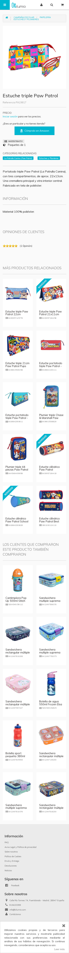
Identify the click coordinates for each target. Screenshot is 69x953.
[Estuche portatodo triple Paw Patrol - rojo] (51, 345)
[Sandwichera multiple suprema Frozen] (18, 787)
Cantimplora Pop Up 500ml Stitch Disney (16, 600)
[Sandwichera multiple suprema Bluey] (51, 580)
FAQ (7, 842)
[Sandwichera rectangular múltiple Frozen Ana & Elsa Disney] (18, 631)
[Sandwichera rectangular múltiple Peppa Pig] (51, 735)
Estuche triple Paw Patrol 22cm (17, 313)
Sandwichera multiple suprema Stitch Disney (49, 652)
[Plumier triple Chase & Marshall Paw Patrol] (51, 397)
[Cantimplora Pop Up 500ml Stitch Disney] (18, 580)
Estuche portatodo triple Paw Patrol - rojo (50, 366)
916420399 (15, 905)
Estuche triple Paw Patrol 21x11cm (50, 313)
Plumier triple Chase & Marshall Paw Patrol (51, 418)
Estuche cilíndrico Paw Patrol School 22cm (17, 521)
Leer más (59, 949)
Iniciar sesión (10, 116)
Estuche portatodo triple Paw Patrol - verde (17, 418)
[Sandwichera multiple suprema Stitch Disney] (51, 631)
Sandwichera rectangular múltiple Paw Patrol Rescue (51, 808)
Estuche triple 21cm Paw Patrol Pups (17, 365)
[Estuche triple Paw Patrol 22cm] (18, 293)
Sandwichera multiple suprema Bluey (49, 600)
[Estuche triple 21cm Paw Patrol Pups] (18, 345)
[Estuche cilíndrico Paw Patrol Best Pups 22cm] (51, 500)
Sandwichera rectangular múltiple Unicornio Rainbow (18, 704)
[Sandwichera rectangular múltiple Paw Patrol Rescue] (51, 787)
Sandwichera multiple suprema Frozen (16, 808)
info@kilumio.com (17, 909)
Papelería (45, 17)
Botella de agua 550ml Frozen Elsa (50, 703)
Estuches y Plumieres (26, 19)
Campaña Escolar (24, 17)
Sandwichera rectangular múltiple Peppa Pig (51, 756)
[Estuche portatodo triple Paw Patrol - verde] (18, 397)
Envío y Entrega (12, 861)
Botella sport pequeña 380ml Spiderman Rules (16, 756)
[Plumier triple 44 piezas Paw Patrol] (18, 448)
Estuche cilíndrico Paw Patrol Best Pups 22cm (49, 521)
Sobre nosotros (11, 851)
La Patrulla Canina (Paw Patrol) (18, 158)
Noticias (8, 870)
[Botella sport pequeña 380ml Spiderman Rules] (18, 735)
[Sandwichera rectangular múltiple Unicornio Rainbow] (18, 683)
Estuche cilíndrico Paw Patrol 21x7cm (49, 469)
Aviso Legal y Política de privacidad (20, 847)
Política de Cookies (13, 856)
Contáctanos (15, 914)
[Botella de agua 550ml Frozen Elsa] (51, 683)
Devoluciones (11, 865)
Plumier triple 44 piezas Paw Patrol (17, 468)
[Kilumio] (19, 5)
